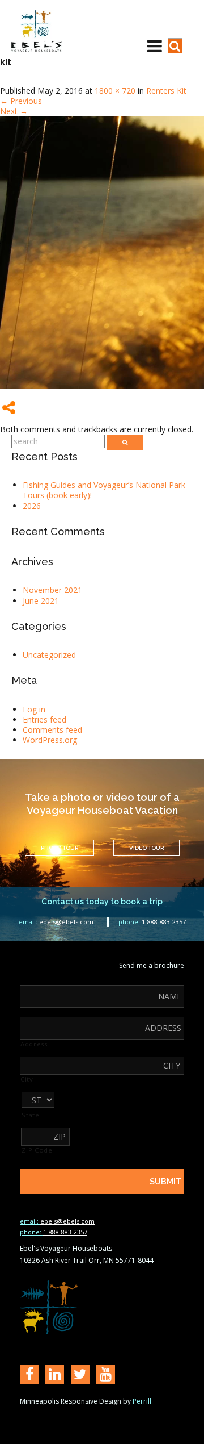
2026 (32, 505)
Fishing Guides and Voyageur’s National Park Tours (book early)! (104, 489)
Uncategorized (49, 654)
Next (14, 111)
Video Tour (146, 848)
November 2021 (52, 590)
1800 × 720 (115, 90)
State (30, 1115)
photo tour (59, 848)
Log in (34, 709)
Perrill (142, 1401)
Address (34, 1044)
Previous (21, 100)
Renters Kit (166, 90)
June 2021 (41, 600)
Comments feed (52, 729)
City (26, 1079)
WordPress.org (50, 739)
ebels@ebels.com (56, 921)
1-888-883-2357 (152, 921)
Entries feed (44, 719)
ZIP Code (37, 1150)
